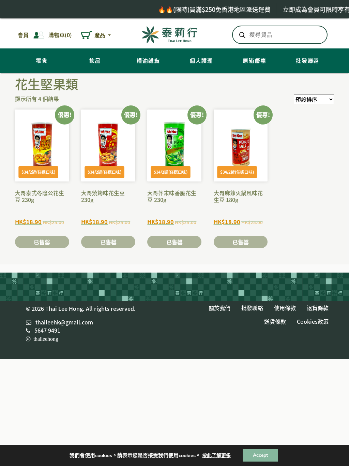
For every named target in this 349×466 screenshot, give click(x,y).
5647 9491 (47, 330)
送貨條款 (275, 321)
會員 (23, 35)
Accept (260, 455)
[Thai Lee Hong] (170, 33)
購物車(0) (60, 35)
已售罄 (42, 242)
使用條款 (285, 308)
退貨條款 (318, 308)
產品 (100, 35)
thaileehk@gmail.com (64, 322)
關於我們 (219, 308)
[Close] (340, 9)
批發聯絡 (252, 308)
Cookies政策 (313, 321)
